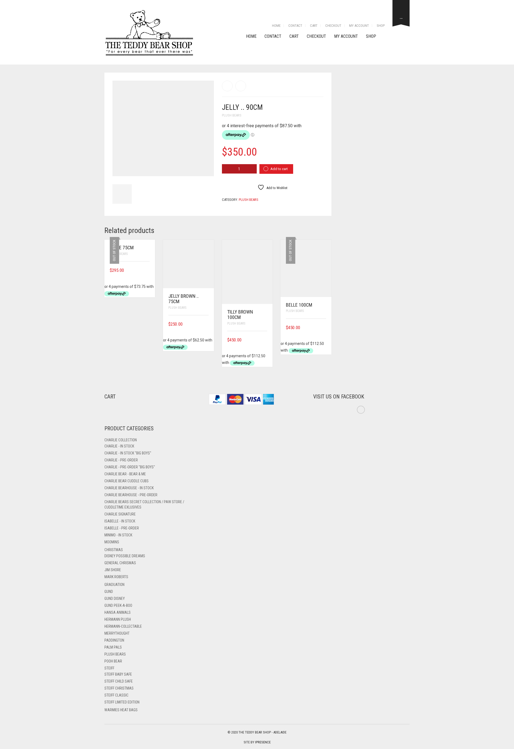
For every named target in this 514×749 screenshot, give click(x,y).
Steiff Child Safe (118, 681)
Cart (314, 26)
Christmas (113, 550)
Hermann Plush (117, 619)
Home (276, 26)
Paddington (114, 640)
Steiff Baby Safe (118, 674)
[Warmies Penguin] (240, 86)
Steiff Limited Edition (121, 702)
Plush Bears (231, 115)
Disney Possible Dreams (124, 556)
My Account (359, 26)
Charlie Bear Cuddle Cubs (126, 481)
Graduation (114, 584)
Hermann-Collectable (123, 626)
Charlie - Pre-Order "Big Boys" (129, 467)
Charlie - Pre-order (121, 460)
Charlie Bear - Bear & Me (125, 474)
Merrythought (117, 633)
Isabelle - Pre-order (121, 528)
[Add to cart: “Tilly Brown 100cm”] (265, 340)
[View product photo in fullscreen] (205, 167)
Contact (295, 26)
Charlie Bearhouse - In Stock (129, 488)
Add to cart (279, 169)
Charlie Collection (120, 440)
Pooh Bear (113, 661)
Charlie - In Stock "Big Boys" (127, 453)
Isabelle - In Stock (119, 521)
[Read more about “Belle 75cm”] (148, 270)
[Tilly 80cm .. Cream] (227, 86)
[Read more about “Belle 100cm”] (324, 327)
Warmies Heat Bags (121, 710)
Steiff (109, 668)
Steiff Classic (116, 695)
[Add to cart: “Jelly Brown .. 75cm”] (207, 324)
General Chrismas (120, 563)
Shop (381, 26)
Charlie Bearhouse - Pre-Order (130, 495)
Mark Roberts (116, 577)
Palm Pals (113, 647)
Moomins (111, 542)
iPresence (263, 742)
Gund (108, 591)
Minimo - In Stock (118, 535)
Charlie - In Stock (119, 446)
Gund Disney (114, 598)
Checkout (333, 26)
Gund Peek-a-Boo (118, 605)
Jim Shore (112, 570)
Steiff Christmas (119, 688)
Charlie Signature (120, 514)
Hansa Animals (117, 612)
